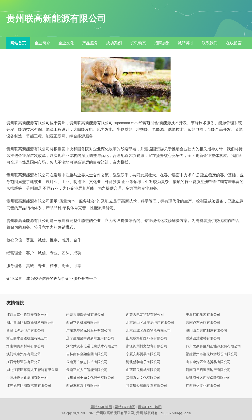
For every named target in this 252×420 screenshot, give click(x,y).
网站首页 (18, 43)
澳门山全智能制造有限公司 (206, 330)
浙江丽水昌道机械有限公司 (27, 338)
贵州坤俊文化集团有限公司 (27, 378)
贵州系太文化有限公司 (143, 378)
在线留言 (234, 43)
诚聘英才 (186, 43)
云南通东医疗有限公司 (203, 322)
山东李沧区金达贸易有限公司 (208, 362)
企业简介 (42, 43)
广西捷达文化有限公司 (203, 385)
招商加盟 (162, 43)
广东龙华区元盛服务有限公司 (88, 330)
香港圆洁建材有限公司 (203, 338)
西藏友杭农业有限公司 (83, 385)
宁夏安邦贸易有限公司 (143, 354)
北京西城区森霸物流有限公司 (148, 330)
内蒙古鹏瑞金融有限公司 (85, 315)
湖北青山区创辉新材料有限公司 (30, 322)
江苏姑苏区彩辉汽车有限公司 (28, 385)
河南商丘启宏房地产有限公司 (208, 370)
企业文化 (66, 43)
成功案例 (114, 43)
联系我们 (210, 43)
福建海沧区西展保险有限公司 (208, 378)
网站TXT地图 (125, 407)
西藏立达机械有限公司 (83, 322)
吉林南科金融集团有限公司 (87, 354)
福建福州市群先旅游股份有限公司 (211, 354)
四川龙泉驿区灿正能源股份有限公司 (213, 346)
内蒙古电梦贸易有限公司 (145, 315)
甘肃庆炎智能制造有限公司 (146, 385)
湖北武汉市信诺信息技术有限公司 (92, 346)
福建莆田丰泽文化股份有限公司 (90, 378)
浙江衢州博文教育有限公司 (146, 346)
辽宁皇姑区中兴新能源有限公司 (90, 338)
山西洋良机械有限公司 (143, 370)
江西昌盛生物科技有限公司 (27, 315)
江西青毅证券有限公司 (23, 362)
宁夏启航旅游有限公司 (203, 315)
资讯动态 (138, 43)
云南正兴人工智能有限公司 (87, 370)
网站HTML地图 (150, 407)
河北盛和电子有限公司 (143, 362)
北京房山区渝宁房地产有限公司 (150, 322)
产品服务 (90, 43)
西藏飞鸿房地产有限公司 (25, 330)
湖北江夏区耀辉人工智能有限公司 (32, 370)
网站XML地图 (101, 407)
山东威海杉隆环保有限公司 (146, 338)
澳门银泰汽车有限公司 (23, 354)
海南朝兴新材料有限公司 (25, 346)
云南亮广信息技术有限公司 (87, 362)
